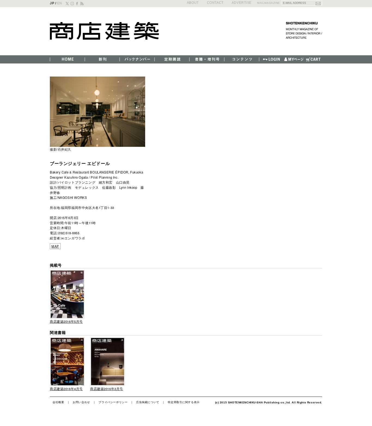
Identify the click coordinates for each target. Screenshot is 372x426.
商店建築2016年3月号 (106, 389)
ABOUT (193, 2)
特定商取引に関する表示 (183, 402)
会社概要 (58, 402)
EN (59, 3)
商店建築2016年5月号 (66, 321)
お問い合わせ (81, 402)
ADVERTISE (242, 2)
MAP (55, 246)
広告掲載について (147, 402)
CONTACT (215, 2)
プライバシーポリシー (113, 402)
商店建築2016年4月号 (66, 389)
